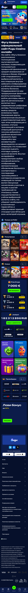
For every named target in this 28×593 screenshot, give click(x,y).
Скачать (24, 2)
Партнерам (5, 534)
